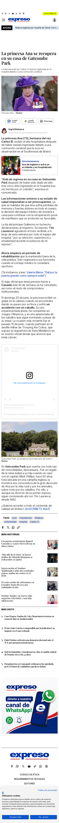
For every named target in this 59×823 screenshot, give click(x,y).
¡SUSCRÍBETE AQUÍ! (37, 509)
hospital (23, 521)
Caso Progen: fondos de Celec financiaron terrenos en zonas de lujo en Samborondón (29, 617)
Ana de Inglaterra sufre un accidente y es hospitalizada (36, 166)
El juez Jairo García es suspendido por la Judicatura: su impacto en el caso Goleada (29, 629)
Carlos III (34, 521)
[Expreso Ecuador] (29, 758)
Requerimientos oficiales (29, 779)
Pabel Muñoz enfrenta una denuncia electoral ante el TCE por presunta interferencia (28, 641)
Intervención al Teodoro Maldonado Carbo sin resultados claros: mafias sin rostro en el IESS (17, 572)
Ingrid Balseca (16, 129)
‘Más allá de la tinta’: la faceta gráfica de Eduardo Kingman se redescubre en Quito (17, 557)
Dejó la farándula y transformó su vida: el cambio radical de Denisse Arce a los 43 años (30, 653)
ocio (14, 518)
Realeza (39, 518)
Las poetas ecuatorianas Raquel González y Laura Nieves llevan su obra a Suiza (18, 543)
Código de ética (29, 774)
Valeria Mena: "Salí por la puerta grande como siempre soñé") (29, 274)
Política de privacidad (47, 790)
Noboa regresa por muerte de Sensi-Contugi (37, 27)
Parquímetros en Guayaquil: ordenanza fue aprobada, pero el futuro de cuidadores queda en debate (29, 665)
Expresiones (26, 518)
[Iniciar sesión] (54, 20)
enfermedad (10, 521)
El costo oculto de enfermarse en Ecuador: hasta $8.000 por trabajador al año (17, 585)
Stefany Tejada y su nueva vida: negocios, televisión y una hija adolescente (16, 598)
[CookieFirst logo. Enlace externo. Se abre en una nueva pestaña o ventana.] (3, 793)
